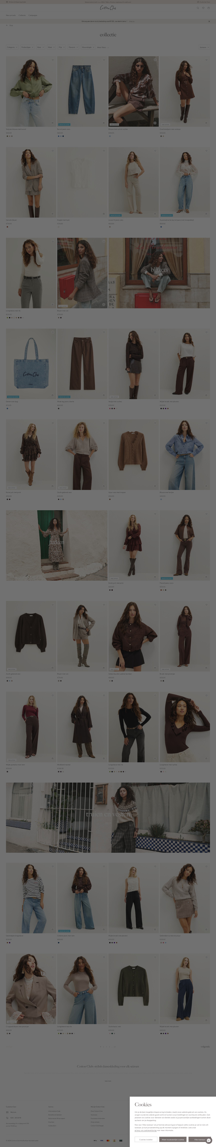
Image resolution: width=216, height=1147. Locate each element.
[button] (208, 1140)
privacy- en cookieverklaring (145, 1130)
